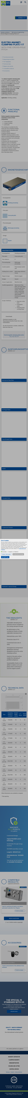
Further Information (6, 554)
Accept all (5, 557)
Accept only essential (18, 554)
